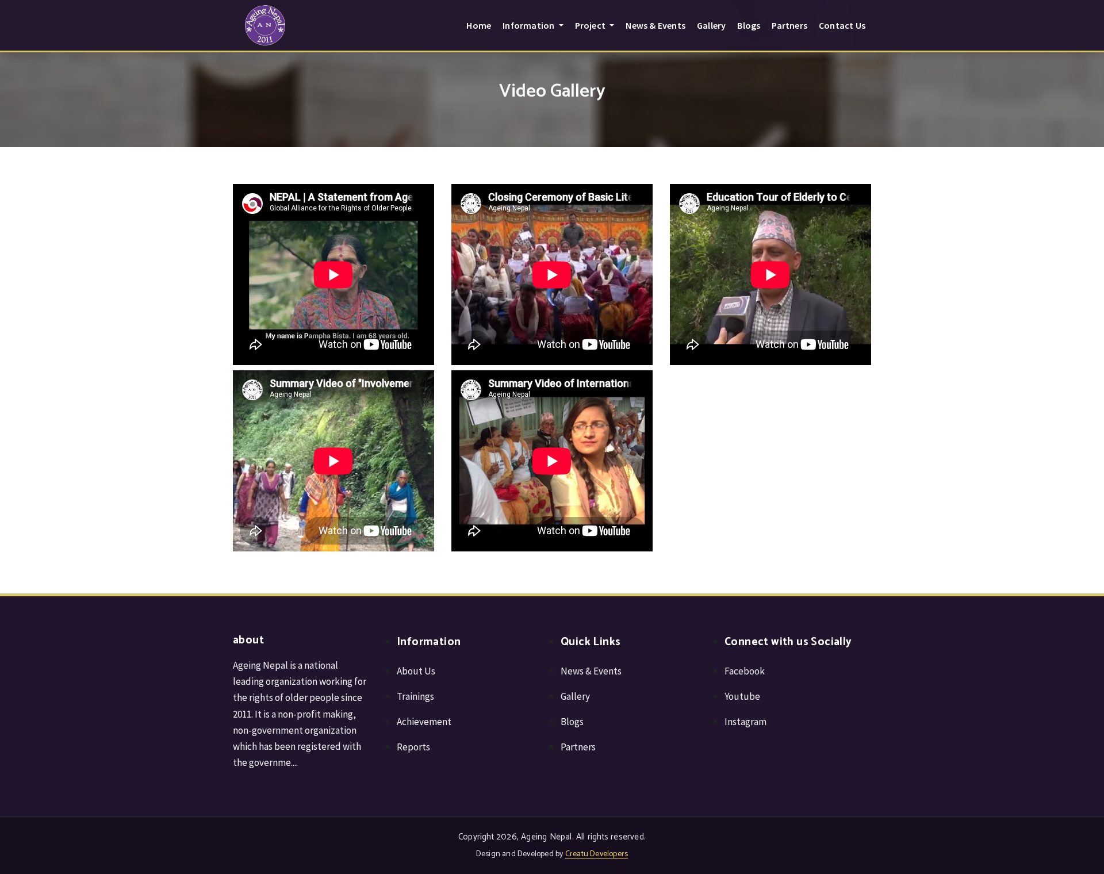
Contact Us (842, 25)
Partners (789, 25)
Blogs (748, 25)
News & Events (655, 25)
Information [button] (529, 25)
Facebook (744, 671)
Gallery (711, 25)
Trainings (415, 696)
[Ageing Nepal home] (265, 25)
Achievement (424, 721)
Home (478, 25)
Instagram (745, 721)
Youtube (742, 696)
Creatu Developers (596, 854)
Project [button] (591, 25)
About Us (416, 671)
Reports (413, 747)
